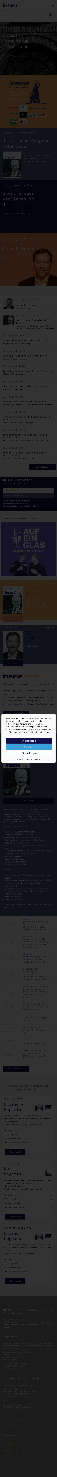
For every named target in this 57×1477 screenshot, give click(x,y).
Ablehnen (29, 747)
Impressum (20, 759)
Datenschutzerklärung (33, 759)
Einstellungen (29, 753)
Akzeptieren (29, 740)
